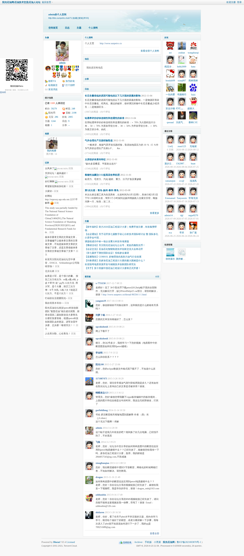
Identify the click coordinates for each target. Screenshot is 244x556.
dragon (99, 477)
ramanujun (170, 181)
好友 (166, 37)
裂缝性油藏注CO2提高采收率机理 (102, 175)
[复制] (80, 18)
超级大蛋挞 (193, 108)
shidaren (100, 512)
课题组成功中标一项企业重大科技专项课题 (107, 241)
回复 (71, 168)
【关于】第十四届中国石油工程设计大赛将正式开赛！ (113, 268)
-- (69, 125)
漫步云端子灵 (171, 163)
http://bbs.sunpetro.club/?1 (60, 18)
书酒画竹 (181, 94)
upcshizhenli (102, 327)
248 (73, 108)
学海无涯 (193, 198)
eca (170, 232)
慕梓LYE (193, 122)
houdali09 (170, 80)
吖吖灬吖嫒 (182, 108)
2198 (74, 113)
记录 (47, 163)
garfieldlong (102, 410)
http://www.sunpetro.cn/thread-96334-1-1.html (125, 294)
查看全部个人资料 (150, 51)
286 (56, 117)
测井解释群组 (183, 259)
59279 (54, 108)
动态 (87, 59)
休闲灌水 (170, 259)
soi (170, 52)
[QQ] (125, 542)
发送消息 (53, 89)
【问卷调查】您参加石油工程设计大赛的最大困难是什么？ (115, 260)
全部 (157, 276)
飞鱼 (98, 442)
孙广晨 (193, 232)
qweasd (170, 122)
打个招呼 (70, 85)
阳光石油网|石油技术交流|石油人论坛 (21, 2)
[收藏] (75, 18)
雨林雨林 (193, 80)
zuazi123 (182, 146)
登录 (239, 2)
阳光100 (100, 364)
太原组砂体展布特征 (95, 159)
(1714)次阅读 (91, 153)
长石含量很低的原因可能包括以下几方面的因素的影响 (113, 95)
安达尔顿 (170, 108)
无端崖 (193, 146)
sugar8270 (193, 215)
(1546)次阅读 (91, 168)
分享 (87, 79)
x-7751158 (101, 283)
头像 (47, 37)
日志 (67, 28)
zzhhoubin (101, 495)
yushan (181, 52)
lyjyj (193, 94)
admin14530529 (172, 215)
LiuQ (170, 146)
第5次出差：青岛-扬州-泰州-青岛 (102, 190)
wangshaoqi (193, 52)
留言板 (88, 276)
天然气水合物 (183, 122)
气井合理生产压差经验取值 (99, 140)
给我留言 (53, 85)
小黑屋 (157, 542)
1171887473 (101, 378)
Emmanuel (170, 198)
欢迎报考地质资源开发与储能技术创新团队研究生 (110, 264)
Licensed (71, 542)
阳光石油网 (169, 542)
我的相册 (51, 150)
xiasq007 (182, 80)
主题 (79, 28)
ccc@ (181, 181)
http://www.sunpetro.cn (111, 43)
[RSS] (86, 18)
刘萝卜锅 (100, 315)
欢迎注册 (231, 2)
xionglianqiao (102, 463)
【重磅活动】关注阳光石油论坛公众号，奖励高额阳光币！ (115, 245)
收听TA (52, 81)
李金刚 (99, 352)
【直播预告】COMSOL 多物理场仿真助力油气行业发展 (113, 257)
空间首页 (53, 28)
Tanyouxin (182, 198)
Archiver (138, 542)
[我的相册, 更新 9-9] (51, 143)
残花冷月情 (170, 66)
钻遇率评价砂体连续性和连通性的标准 (104, 118)
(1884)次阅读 (91, 206)
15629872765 (182, 163)
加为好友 (70, 81)
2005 (70, 117)
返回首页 (46, 2)
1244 (53, 121)
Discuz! (57, 542)
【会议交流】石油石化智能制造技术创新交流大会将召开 (114, 249)
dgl (181, 215)
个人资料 (93, 28)
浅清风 (193, 181)
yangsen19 (101, 301)
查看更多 (154, 213)
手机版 (148, 542)
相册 (47, 133)
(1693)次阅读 (91, 134)
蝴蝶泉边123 (102, 392)
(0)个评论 (105, 112)
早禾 (181, 232)
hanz (193, 66)
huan (193, 163)
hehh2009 (181, 66)
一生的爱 (170, 94)
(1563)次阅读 (91, 184)
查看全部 (154, 533)
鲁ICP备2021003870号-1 (189, 542)
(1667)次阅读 (91, 112)
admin (62, 63)
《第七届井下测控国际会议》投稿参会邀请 (107, 253)
